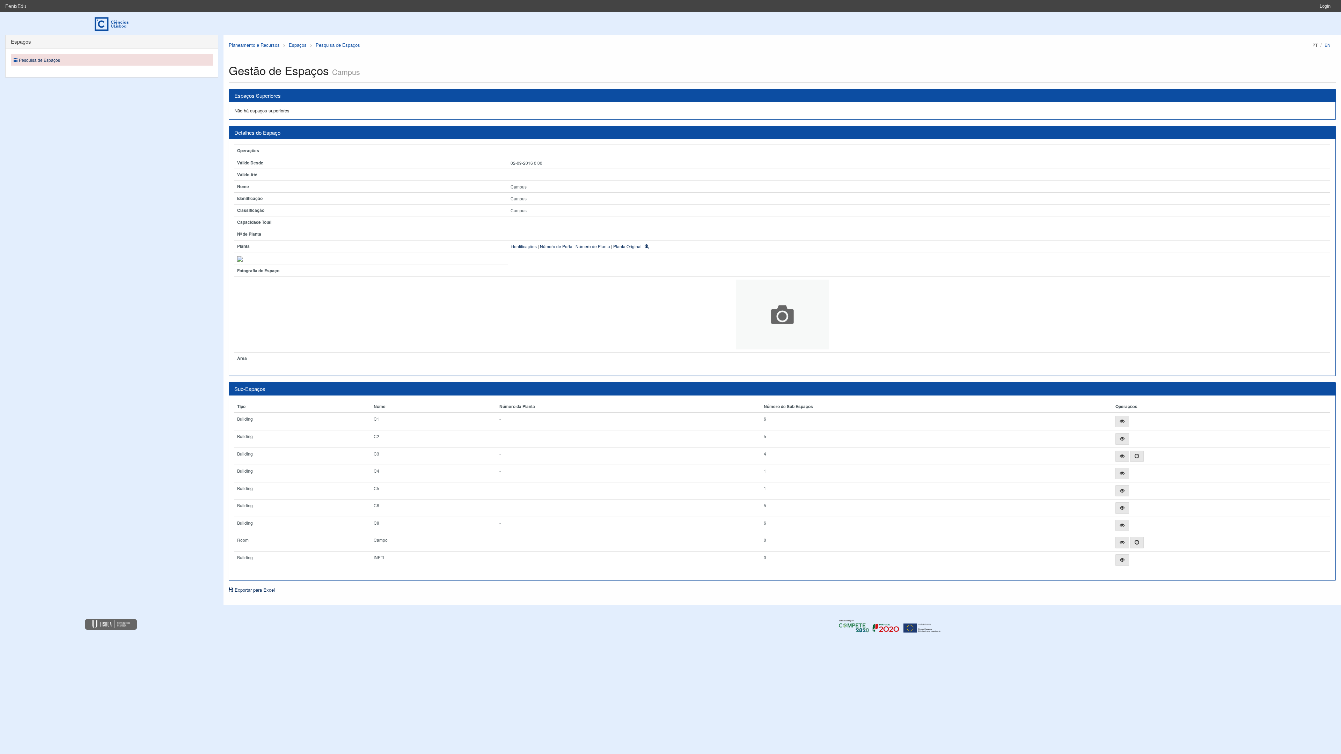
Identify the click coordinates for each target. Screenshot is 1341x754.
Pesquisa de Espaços (338, 45)
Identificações (524, 246)
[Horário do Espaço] (1137, 456)
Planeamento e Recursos (254, 45)
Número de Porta (556, 246)
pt (1315, 45)
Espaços (298, 45)
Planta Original (627, 246)
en (1328, 45)
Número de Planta (593, 246)
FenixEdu (15, 5)
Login (1325, 5)
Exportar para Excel (254, 589)
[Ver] (1122, 421)
